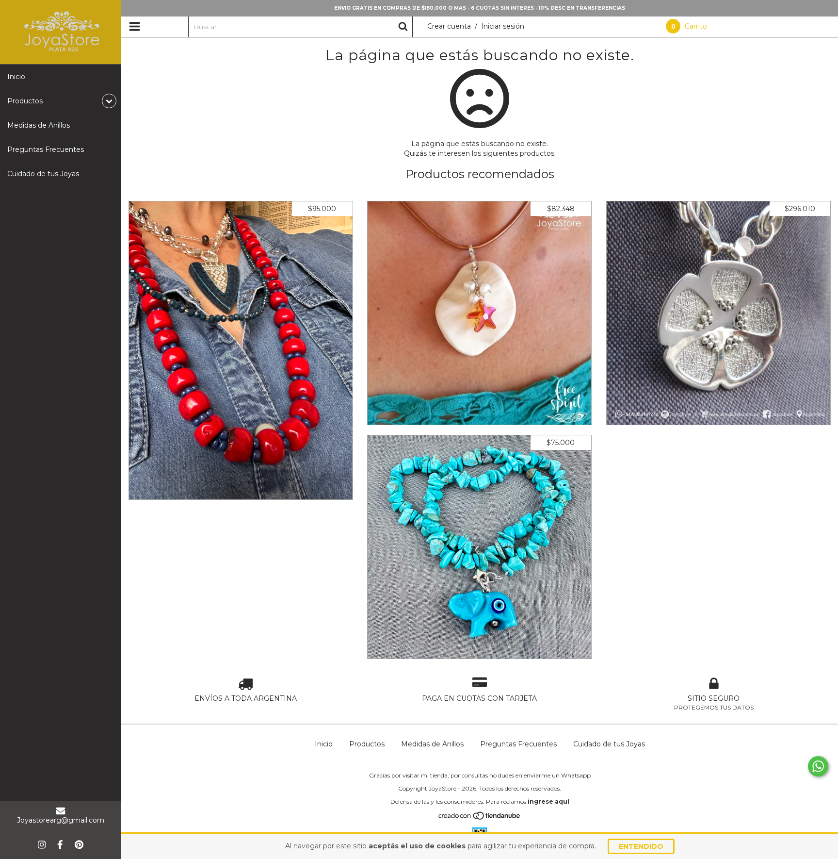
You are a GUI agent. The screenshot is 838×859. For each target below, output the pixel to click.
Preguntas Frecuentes (45, 149)
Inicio (16, 76)
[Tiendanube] (479, 817)
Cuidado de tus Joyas (43, 173)
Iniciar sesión (502, 26)
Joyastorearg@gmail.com (60, 820)
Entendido (641, 846)
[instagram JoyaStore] (42, 844)
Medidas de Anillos (38, 125)
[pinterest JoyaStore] (79, 844)
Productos (367, 744)
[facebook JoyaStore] (60, 844)
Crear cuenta (449, 26)
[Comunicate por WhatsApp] (818, 766)
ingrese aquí (548, 801)
